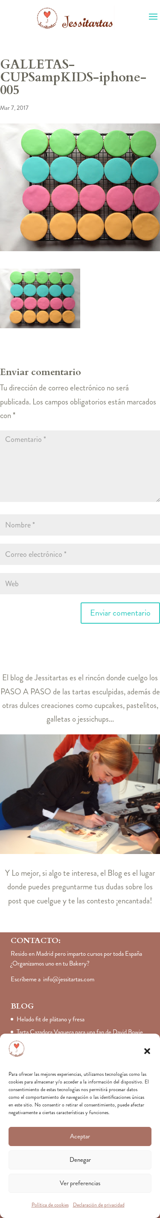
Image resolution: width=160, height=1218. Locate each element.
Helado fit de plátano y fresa (50, 1019)
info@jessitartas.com (68, 979)
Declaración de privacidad (99, 1205)
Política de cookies (50, 1205)
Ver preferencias (80, 1183)
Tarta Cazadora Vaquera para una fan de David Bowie (80, 1032)
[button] (147, 1051)
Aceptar (80, 1136)
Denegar (80, 1159)
